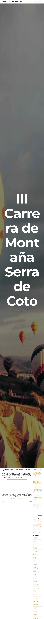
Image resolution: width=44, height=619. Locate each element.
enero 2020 (35, 538)
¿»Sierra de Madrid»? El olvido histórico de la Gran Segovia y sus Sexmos (37, 503)
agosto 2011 (35, 555)
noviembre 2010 (35, 568)
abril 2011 (34, 561)
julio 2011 (34, 557)
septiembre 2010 (36, 571)
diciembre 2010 (35, 567)
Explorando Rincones (37, 470)
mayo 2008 (35, 611)
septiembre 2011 (35, 554)
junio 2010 (34, 575)
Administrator (22, 309)
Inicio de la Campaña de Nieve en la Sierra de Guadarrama (37, 527)
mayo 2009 (35, 594)
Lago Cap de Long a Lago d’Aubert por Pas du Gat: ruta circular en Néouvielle (37, 487)
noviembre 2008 (36, 602)
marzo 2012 (35, 545)
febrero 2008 (35, 615)
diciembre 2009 (35, 584)
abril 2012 (34, 544)
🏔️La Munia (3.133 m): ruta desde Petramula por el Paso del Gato (37, 495)
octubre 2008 (35, 604)
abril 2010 (34, 578)
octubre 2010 (35, 570)
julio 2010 (34, 574)
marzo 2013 (35, 541)
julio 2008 (34, 608)
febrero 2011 (35, 564)
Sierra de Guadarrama (12, 2)
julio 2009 (34, 591)
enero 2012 (35, 548)
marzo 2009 (35, 597)
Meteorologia (30, 1)
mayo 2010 (35, 577)
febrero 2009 (35, 598)
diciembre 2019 (35, 540)
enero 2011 (35, 565)
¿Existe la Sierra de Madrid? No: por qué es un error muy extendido (37, 506)
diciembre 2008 (35, 601)
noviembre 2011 (35, 551)
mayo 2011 (34, 560)
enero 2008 (35, 617)
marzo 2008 (35, 614)
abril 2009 (34, 595)
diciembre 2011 (35, 550)
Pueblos (40, 1)
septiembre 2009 (36, 588)
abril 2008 (34, 612)
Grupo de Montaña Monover (18, 498)
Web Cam (36, 1)
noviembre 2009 (36, 585)
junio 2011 (34, 558)
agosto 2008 (35, 607)
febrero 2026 (35, 537)
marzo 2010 (35, 580)
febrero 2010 (35, 581)
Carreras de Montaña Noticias (10, 500)
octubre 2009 (35, 587)
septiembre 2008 (36, 605)
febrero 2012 (35, 547)
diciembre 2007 (35, 618)
